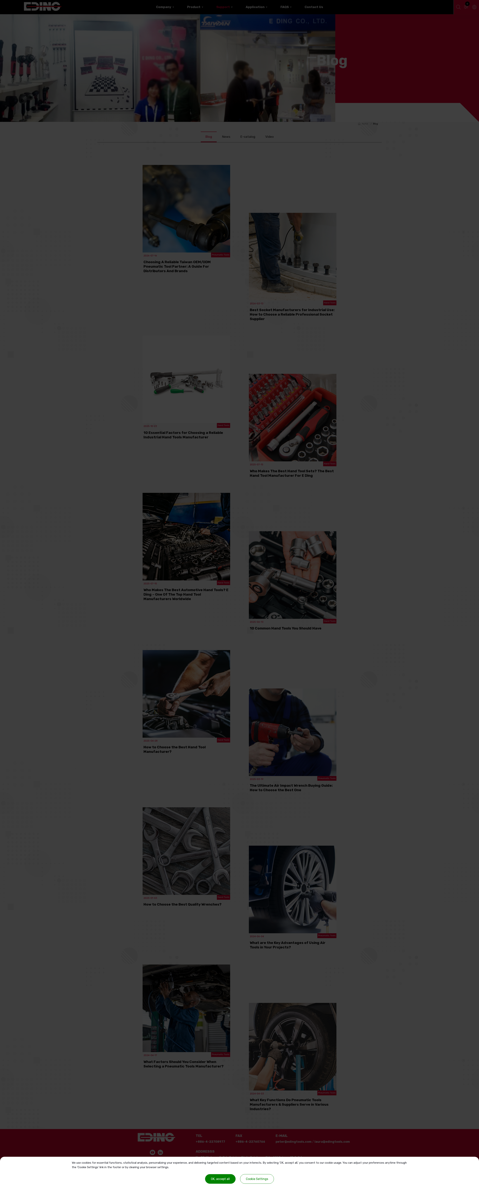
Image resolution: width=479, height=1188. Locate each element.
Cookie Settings (257, 1179)
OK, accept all (220, 1179)
